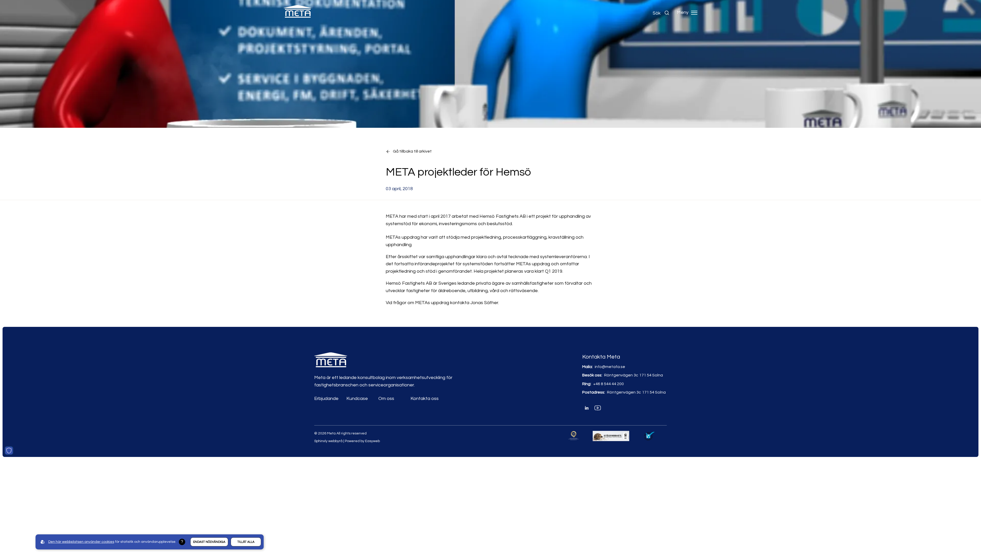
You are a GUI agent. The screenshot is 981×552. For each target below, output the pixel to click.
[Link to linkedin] (586, 408)
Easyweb (372, 441)
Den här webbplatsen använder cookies (81, 542)
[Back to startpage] (298, 12)
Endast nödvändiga (209, 542)
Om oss (386, 398)
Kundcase (357, 398)
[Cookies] (9, 450)
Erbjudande (326, 398)
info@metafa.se (610, 367)
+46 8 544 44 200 (608, 384)
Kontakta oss (425, 398)
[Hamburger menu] (694, 13)
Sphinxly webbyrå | (329, 441)
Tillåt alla (245, 542)
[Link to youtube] (597, 408)
